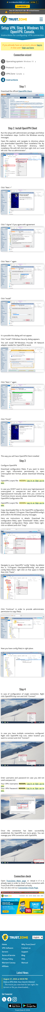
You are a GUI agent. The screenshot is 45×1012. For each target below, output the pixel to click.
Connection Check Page (28, 888)
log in (39, 45)
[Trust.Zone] (14, 19)
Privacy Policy (7, 959)
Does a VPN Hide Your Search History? (19, 982)
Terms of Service (8, 955)
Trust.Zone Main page (16, 881)
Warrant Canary (8, 962)
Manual (24, 962)
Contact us (25, 948)
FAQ (23, 959)
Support (24, 951)
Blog (23, 955)
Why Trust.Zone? (28, 944)
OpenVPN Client (25, 91)
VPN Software (7, 948)
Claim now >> (22, 6)
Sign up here (28, 47)
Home (4, 944)
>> (20, 13)
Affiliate (5, 966)
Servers (5, 951)
